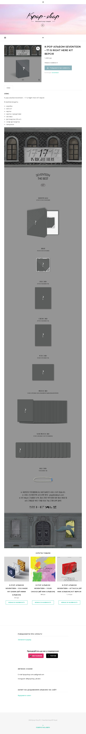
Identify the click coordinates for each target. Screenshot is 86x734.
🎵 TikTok (52, 656)
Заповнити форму (24, 640)
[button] (38, 48)
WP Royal (54, 720)
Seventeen (55, 72)
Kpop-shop (43, 16)
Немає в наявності (16, 602)
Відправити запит (24, 695)
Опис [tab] (8, 88)
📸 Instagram (36, 656)
